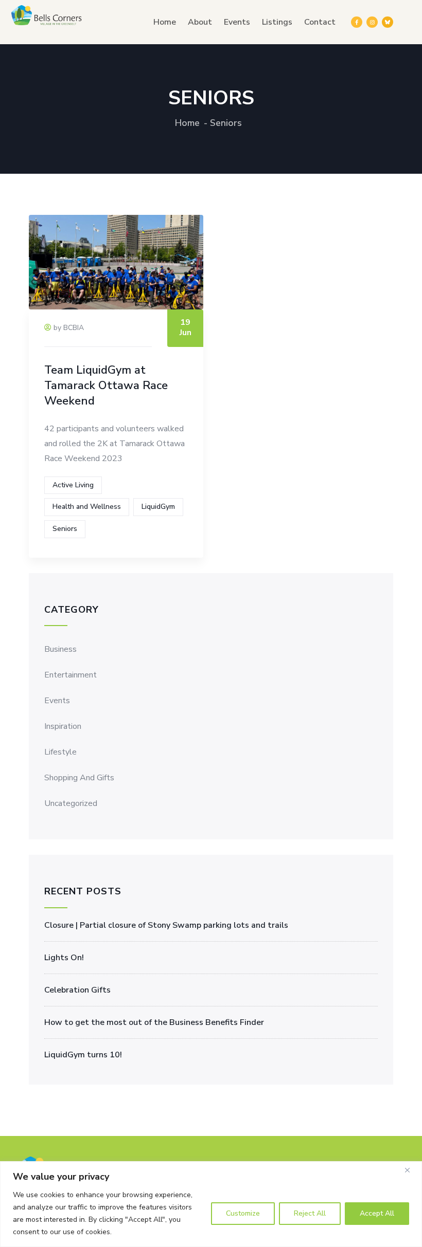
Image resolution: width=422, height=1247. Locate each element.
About (200, 22)
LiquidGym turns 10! (83, 1054)
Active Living (73, 485)
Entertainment (70, 675)
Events (237, 22)
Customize (243, 1213)
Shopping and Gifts (79, 777)
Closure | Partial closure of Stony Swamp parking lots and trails (166, 925)
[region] (211, 1204)
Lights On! (64, 957)
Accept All (377, 1213)
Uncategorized (70, 803)
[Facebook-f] (356, 22)
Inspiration (62, 726)
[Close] (411, 1170)
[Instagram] (372, 22)
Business (60, 649)
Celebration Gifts (77, 990)
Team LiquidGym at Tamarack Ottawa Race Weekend (106, 385)
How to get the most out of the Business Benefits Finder (154, 1022)
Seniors (64, 529)
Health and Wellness (86, 506)
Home (164, 22)
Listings (277, 22)
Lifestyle (60, 752)
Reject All (310, 1213)
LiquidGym (158, 506)
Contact (320, 22)
